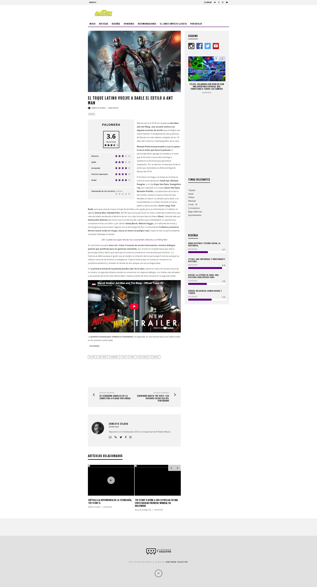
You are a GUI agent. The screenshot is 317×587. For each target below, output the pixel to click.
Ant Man (102, 357)
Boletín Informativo (143, 510)
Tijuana (191, 190)
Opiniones (129, 24)
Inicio (92, 24)
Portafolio (196, 24)
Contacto (92, 2)
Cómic (132, 357)
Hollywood (144, 357)
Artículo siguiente (161, 393)
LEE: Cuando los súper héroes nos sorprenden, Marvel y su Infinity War (134, 239)
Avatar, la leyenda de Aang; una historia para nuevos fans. (203, 276)
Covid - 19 (192, 204)
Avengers (114, 357)
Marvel (156, 357)
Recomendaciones (147, 24)
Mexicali (192, 201)
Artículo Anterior (107, 393)
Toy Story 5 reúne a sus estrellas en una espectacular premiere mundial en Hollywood (156, 503)
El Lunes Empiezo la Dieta (173, 24)
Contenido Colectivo (177, 562)
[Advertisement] (184, 13)
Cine (124, 357)
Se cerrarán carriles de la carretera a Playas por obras (115, 397)
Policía (191, 197)
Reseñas (116, 24)
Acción (92, 357)
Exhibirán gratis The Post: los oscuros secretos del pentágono (153, 398)
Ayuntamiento (194, 215)
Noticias (103, 24)
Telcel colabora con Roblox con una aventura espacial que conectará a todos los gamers (207, 86)
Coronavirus (194, 208)
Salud (190, 193)
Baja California (195, 211)
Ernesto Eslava (99, 108)
